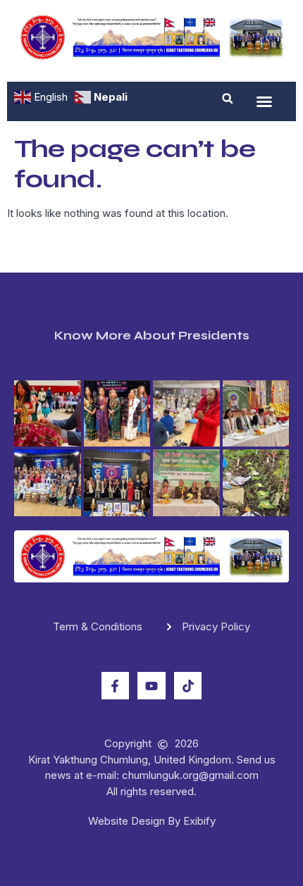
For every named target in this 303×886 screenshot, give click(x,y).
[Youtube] (151, 686)
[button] (227, 98)
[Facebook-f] (115, 686)
